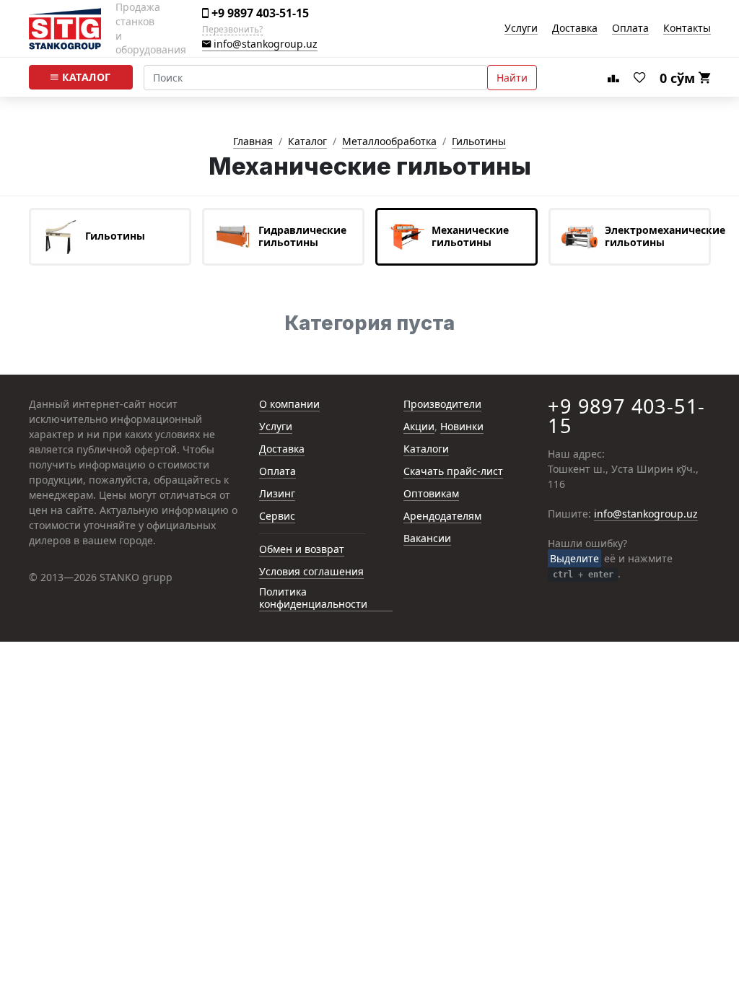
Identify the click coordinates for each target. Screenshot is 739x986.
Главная (253, 142)
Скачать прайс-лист (453, 472)
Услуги (521, 28)
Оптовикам (431, 494)
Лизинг (277, 494)
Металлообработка (389, 142)
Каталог (85, 77)
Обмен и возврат (301, 550)
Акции (418, 427)
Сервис (277, 516)
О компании (289, 404)
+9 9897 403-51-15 (259, 13)
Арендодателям (442, 516)
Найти (512, 77)
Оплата (630, 28)
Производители (442, 404)
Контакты (687, 28)
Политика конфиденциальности (313, 598)
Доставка (575, 28)
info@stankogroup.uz (264, 44)
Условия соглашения (311, 572)
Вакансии (427, 539)
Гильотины (479, 142)
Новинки (462, 427)
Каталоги (426, 449)
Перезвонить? (232, 30)
